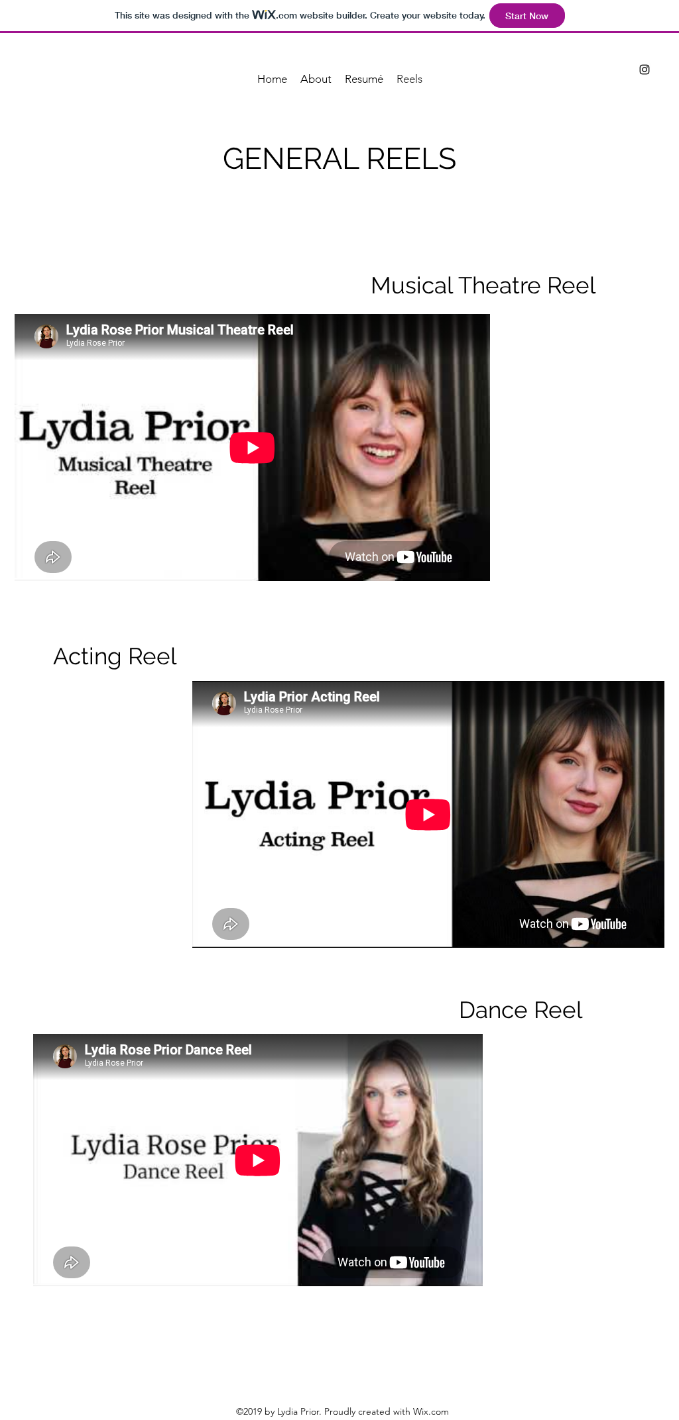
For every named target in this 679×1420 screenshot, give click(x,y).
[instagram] (644, 69)
